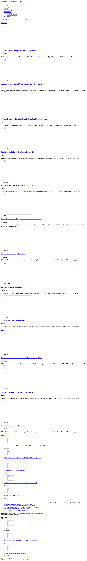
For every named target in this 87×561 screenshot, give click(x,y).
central (5, 513)
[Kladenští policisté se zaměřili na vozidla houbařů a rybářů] (18, 79)
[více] (70, 57)
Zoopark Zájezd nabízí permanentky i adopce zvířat (19, 51)
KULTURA (7, 7)
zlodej (42, 513)
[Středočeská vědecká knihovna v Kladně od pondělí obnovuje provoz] (10, 455)
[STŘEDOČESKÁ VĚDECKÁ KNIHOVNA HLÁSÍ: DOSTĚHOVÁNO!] (10, 442)
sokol (36, 513)
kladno (14, 513)
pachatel (27, 513)
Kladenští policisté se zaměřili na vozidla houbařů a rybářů (21, 84)
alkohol (2, 513)
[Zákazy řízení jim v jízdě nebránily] (18, 316)
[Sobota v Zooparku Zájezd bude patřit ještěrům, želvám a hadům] (18, 114)
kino (11, 513)
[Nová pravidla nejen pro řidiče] (18, 282)
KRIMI (6, 6)
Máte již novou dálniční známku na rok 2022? (17, 185)
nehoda (23, 513)
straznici (39, 513)
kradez (17, 513)
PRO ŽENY (7, 12)
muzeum (20, 513)
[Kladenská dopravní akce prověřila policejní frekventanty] (18, 214)
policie (30, 513)
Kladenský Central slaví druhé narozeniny (15, 553)
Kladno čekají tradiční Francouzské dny (14, 470)
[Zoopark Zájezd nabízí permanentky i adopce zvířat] (18, 46)
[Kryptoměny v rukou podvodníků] (18, 249)
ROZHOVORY (8, 10)
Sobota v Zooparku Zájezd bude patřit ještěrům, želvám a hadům (24, 119)
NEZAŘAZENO (12, 15)
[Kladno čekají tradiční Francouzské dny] (10, 467)
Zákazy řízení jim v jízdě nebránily (13, 321)
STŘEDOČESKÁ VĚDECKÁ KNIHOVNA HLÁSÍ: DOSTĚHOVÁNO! (24, 445)
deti (9, 513)
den (7, 513)
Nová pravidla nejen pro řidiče (11, 287)
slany (33, 513)
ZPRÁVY (7, 4)
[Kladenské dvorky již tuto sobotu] (10, 492)
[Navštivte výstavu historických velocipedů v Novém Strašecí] (10, 480)
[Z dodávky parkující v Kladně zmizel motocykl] (18, 147)
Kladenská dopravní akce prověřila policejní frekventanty (21, 219)
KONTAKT (7, 16)
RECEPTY (10, 13)
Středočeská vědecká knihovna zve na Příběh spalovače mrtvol (21, 540)
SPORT (6, 9)
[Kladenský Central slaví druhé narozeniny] (10, 550)
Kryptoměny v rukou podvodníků (13, 254)
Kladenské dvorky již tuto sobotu (13, 495)
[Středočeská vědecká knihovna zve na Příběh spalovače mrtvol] (10, 537)
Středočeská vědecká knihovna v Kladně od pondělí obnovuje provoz (22, 458)
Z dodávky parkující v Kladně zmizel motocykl (17, 152)
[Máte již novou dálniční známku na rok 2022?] (18, 180)
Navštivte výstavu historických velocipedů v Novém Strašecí (20, 483)
